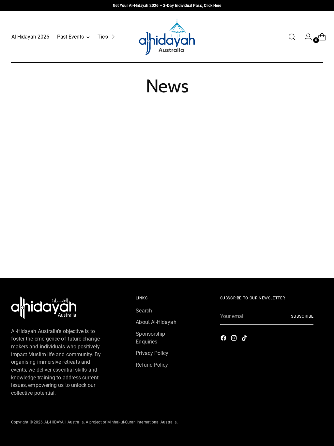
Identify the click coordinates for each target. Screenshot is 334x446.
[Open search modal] (291, 36)
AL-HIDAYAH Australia (64, 422)
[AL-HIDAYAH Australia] (167, 37)
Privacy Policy (152, 353)
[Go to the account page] (305, 36)
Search (144, 311)
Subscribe (302, 316)
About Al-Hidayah (156, 322)
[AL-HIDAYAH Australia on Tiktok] (245, 339)
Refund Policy (152, 365)
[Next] (113, 37)
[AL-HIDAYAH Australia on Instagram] (234, 339)
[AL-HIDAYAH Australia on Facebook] (224, 339)
